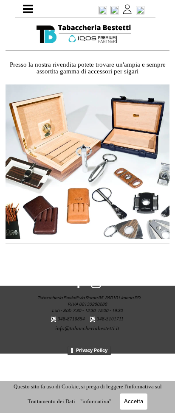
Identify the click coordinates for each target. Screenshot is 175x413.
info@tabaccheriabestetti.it (87, 328)
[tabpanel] (85, 34)
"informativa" (95, 401)
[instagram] (96, 283)
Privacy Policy (91, 350)
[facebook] (78, 283)
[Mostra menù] (28, 9)
